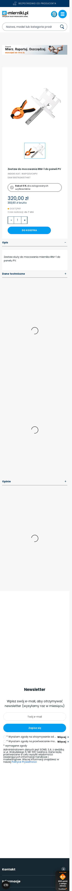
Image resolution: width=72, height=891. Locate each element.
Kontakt (33, 869)
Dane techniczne (34, 274)
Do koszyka (29, 230)
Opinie (34, 482)
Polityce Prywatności (24, 762)
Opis (34, 243)
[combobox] (27, 26)
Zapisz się (34, 728)
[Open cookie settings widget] (6, 885)
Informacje (33, 881)
